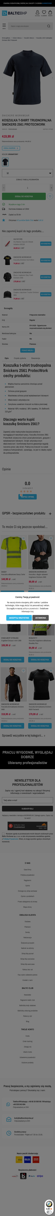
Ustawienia (40, 617)
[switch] (49, 1212)
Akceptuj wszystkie (19, 617)
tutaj (32, 611)
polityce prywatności (31, 608)
